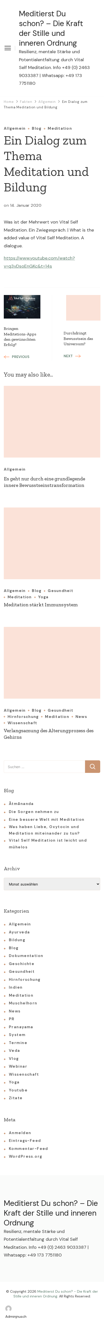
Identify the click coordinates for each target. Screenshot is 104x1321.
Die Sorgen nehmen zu (34, 811)
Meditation (60, 128)
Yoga (43, 597)
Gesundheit (60, 591)
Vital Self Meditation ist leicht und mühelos (48, 843)
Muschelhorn (23, 1003)
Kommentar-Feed (28, 1148)
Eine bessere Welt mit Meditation (46, 819)
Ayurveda (19, 932)
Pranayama (21, 1027)
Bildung (17, 939)
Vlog (14, 1058)
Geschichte (21, 963)
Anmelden (20, 1132)
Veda (14, 1050)
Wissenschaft (22, 723)
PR (12, 1018)
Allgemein (14, 128)
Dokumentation (26, 955)
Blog (36, 128)
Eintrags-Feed (25, 1140)
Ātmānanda (21, 803)
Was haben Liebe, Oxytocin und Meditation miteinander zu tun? (44, 830)
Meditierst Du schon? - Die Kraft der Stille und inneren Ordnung (55, 1294)
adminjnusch (16, 1316)
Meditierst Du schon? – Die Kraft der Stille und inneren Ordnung (51, 28)
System (17, 1034)
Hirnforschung (23, 717)
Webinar (18, 1066)
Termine (18, 1042)
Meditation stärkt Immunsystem (41, 605)
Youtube (18, 1090)
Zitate (16, 1097)
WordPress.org (25, 1156)
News (81, 717)
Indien (16, 987)
